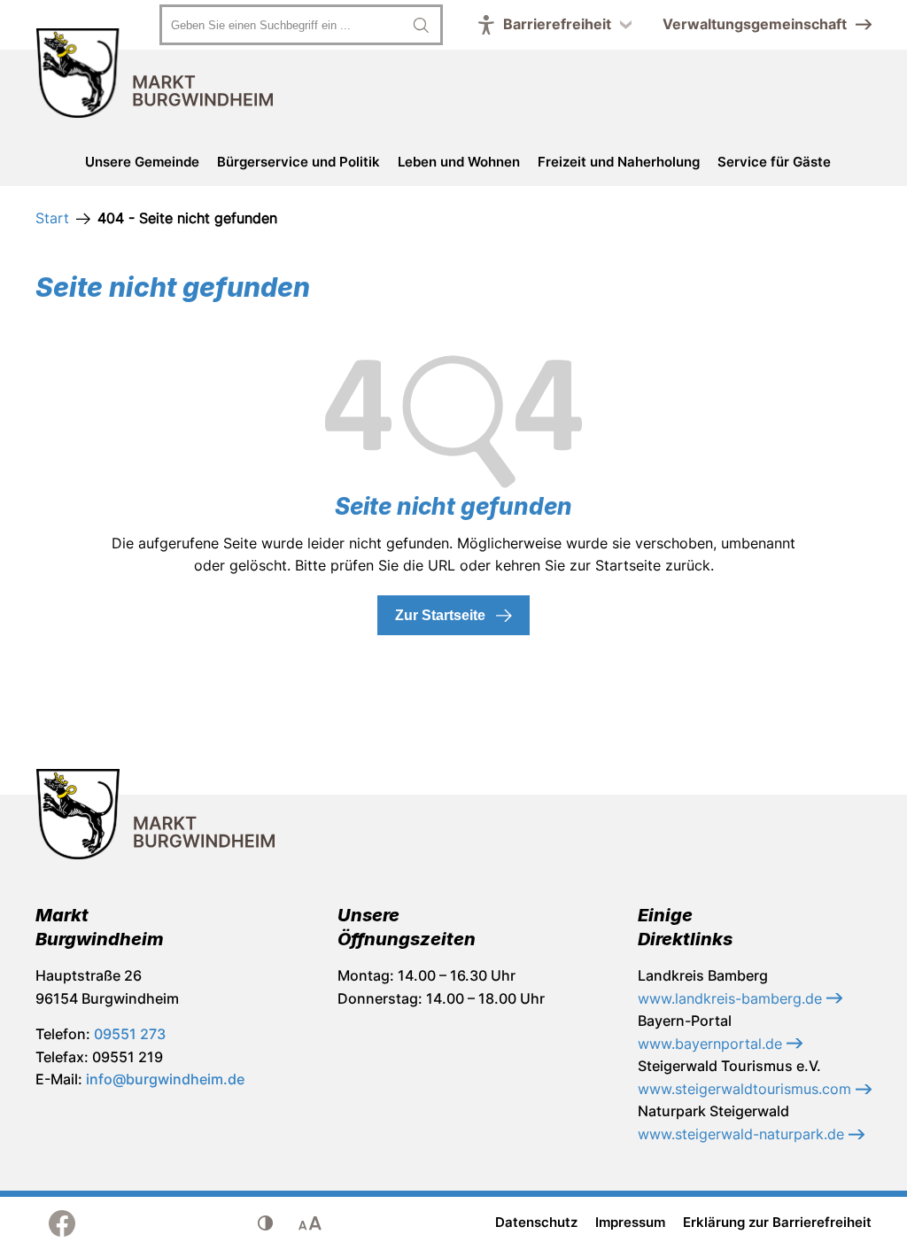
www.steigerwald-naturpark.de (743, 1134)
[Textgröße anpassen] (310, 1223)
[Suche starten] (420, 24)
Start (52, 218)
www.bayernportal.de (712, 1043)
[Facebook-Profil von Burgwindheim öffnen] (62, 1223)
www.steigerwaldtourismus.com (747, 1089)
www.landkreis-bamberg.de (732, 998)
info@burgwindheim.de (165, 1079)
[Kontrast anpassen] (265, 1223)
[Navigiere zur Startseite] (155, 76)
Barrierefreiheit (557, 24)
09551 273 (130, 1034)
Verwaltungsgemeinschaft (755, 24)
